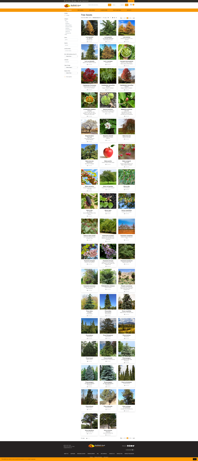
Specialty (129, 10)
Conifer (66, 21)
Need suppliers (69, 76)
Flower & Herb (104, 10)
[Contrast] (132, 450)
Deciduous (67, 23)
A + (128, 449)
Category (66, 18)
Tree (65, 20)
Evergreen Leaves (68, 26)
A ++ (130, 449)
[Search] (109, 5)
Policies (91, 457)
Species (66, 43)
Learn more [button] (33, 459)
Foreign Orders (91, 453)
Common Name (67, 48)
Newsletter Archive (129, 453)
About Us (66, 453)
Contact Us (111, 453)
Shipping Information (98, 457)
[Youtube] (131, 446)
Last (134, 18)
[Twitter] (133, 446)
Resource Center (81, 453)
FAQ (97, 453)
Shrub (66, 34)
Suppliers (73, 453)
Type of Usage (67, 65)
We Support (106, 457)
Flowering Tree (68, 33)
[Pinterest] (129, 446)
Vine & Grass (92, 10)
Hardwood (67, 28)
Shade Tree (67, 31)
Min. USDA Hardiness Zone (69, 54)
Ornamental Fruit (68, 29)
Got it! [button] (195, 459)
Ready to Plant (67, 70)
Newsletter (119, 453)
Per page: (83, 438)
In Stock (67, 15)
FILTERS (66, 13)
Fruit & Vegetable (117, 10)
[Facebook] (128, 446)
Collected (66, 59)
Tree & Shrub (80, 10)
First (121, 18)
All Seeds (69, 10)
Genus (65, 37)
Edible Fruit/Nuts (68, 25)
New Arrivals (104, 453)
